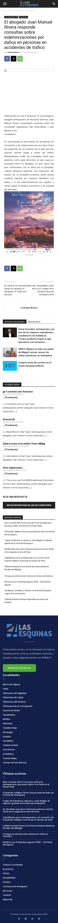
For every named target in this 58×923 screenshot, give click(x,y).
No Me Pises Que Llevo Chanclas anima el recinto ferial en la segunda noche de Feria (29, 550)
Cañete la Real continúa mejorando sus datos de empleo (26, 600)
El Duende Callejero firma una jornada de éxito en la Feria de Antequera (30, 533)
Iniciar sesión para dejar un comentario (29, 505)
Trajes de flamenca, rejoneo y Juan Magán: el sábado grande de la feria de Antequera (28, 541)
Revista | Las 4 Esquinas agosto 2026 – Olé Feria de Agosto (28, 583)
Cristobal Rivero (13, 52)
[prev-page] (4, 376)
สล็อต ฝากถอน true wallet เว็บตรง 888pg (24, 443)
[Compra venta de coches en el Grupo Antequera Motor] (10, 366)
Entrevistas (30, 10)
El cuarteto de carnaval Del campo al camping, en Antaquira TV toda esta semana (16, 290)
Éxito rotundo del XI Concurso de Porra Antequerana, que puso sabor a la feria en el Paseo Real (28, 524)
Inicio (5, 10)
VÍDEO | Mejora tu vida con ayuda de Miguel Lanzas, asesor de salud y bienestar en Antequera (35, 352)
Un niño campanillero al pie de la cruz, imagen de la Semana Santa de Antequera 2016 (41, 290)
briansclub (9, 419)
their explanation (13, 468)
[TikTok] (32, 919)
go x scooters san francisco (18, 391)
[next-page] (9, 376)
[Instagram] (25, 919)
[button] (4, 4)
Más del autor (34, 322)
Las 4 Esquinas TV (17, 10)
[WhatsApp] (20, 58)
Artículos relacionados (15, 322)
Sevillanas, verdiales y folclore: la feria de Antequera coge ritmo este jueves (28, 592)
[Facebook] (7, 58)
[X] (13, 58)
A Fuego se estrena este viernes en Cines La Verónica (29, 576)
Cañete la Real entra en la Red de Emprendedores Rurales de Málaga (27, 568)
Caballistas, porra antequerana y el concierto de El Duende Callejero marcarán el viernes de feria (27, 559)
